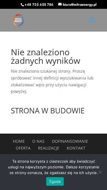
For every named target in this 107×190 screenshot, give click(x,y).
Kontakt (76, 148)
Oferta (23, 148)
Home (19, 141)
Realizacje (48, 148)
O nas (38, 141)
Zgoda (54, 181)
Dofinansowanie (70, 141)
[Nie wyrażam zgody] (100, 172)
